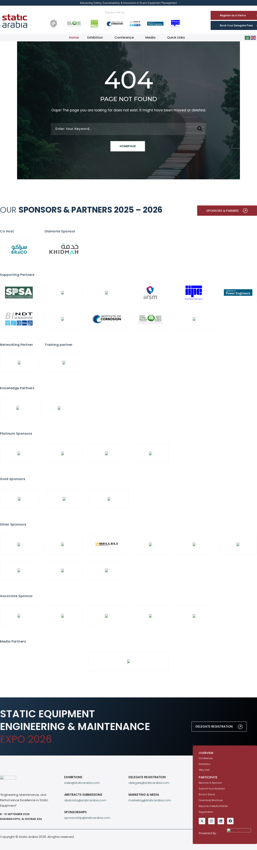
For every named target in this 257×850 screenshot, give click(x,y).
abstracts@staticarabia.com (85, 800)
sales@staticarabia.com (82, 783)
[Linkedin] (221, 821)
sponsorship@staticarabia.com (87, 818)
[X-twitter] (202, 821)
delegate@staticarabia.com (148, 783)
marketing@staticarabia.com (149, 800)
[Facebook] (230, 821)
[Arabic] (248, 37)
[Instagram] (211, 821)
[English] (253, 37)
